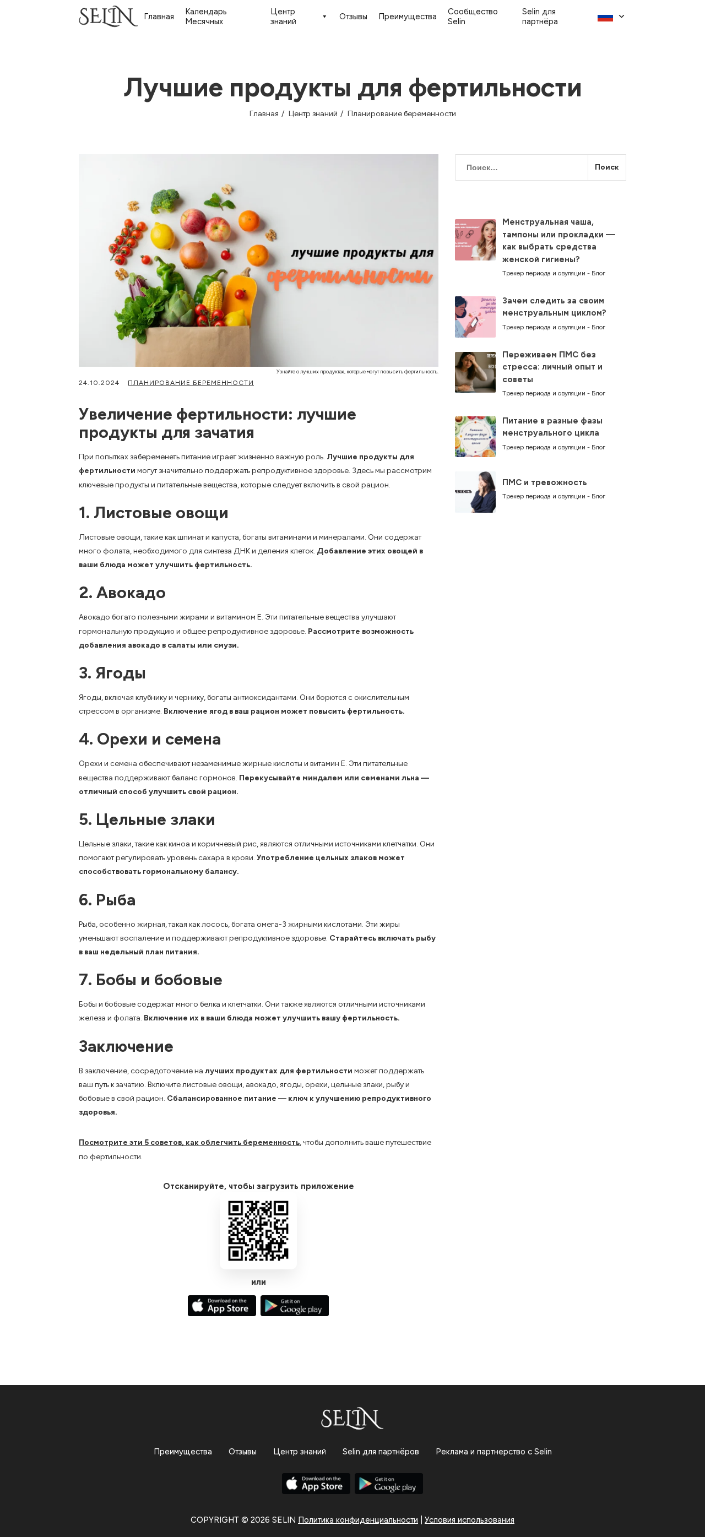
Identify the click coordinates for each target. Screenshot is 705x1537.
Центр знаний (283, 16)
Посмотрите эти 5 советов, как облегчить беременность (189, 1142)
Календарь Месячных (206, 16)
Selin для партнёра (540, 16)
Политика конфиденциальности (358, 1520)
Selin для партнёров (381, 1452)
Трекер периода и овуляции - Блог (553, 273)
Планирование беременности (402, 113)
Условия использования (469, 1520)
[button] (612, 17)
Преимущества (407, 16)
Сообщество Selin (473, 16)
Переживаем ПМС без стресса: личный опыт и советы (552, 367)
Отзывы (353, 16)
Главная (159, 16)
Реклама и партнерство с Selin (494, 1452)
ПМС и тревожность (544, 482)
